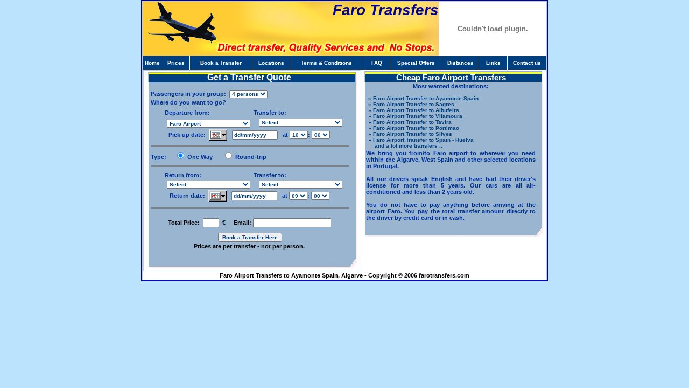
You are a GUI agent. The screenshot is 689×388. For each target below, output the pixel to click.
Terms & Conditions (326, 63)
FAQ (376, 63)
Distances (460, 63)
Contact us (527, 63)
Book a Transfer (221, 63)
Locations (271, 63)
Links (493, 63)
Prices (176, 63)
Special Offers (416, 63)
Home (152, 63)
